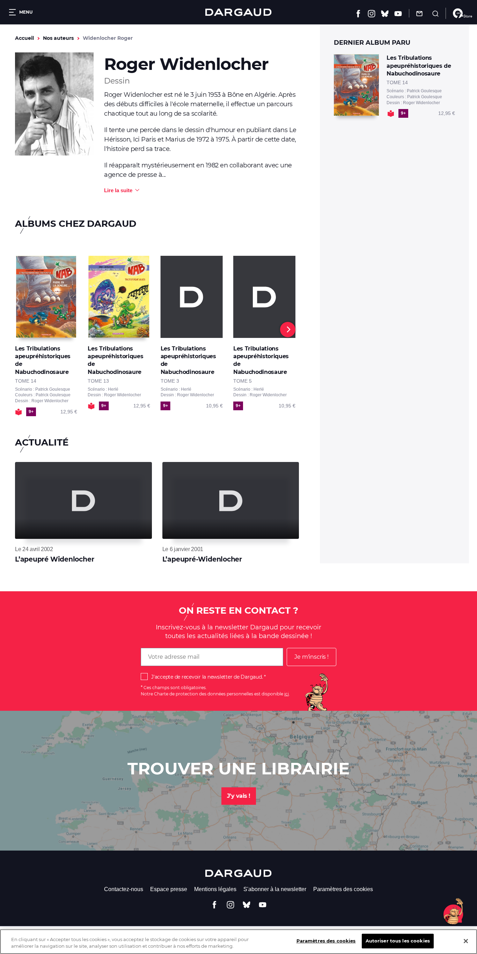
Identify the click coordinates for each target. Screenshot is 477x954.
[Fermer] (466, 941)
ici (286, 693)
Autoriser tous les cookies (398, 941)
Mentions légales (215, 889)
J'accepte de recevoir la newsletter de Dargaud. (207, 677)
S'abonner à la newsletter (274, 889)
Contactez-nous (123, 889)
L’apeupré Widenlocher (54, 559)
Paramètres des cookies (343, 889)
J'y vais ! (238, 796)
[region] (238, 941)
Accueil (24, 38)
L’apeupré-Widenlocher (202, 559)
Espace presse (168, 889)
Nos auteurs (58, 38)
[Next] (287, 329)
